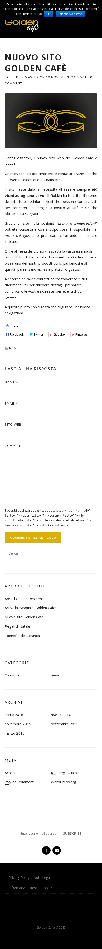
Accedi (10, 772)
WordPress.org (63, 782)
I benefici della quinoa (22, 635)
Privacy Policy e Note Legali (30, 877)
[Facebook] (46, 848)
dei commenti (19, 782)
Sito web (13, 424)
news (13, 348)
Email (11, 403)
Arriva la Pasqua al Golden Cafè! (30, 607)
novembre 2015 (18, 723)
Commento (15, 445)
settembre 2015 (64, 723)
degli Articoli (64, 772)
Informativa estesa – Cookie (30, 887)
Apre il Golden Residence (25, 598)
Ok (48, 14)
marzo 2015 (15, 733)
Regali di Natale (17, 626)
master (32, 77)
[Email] (56, 848)
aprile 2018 (14, 714)
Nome (11, 382)
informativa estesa (70, 14)
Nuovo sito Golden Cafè (24, 617)
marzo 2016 (61, 714)
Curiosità (12, 675)
